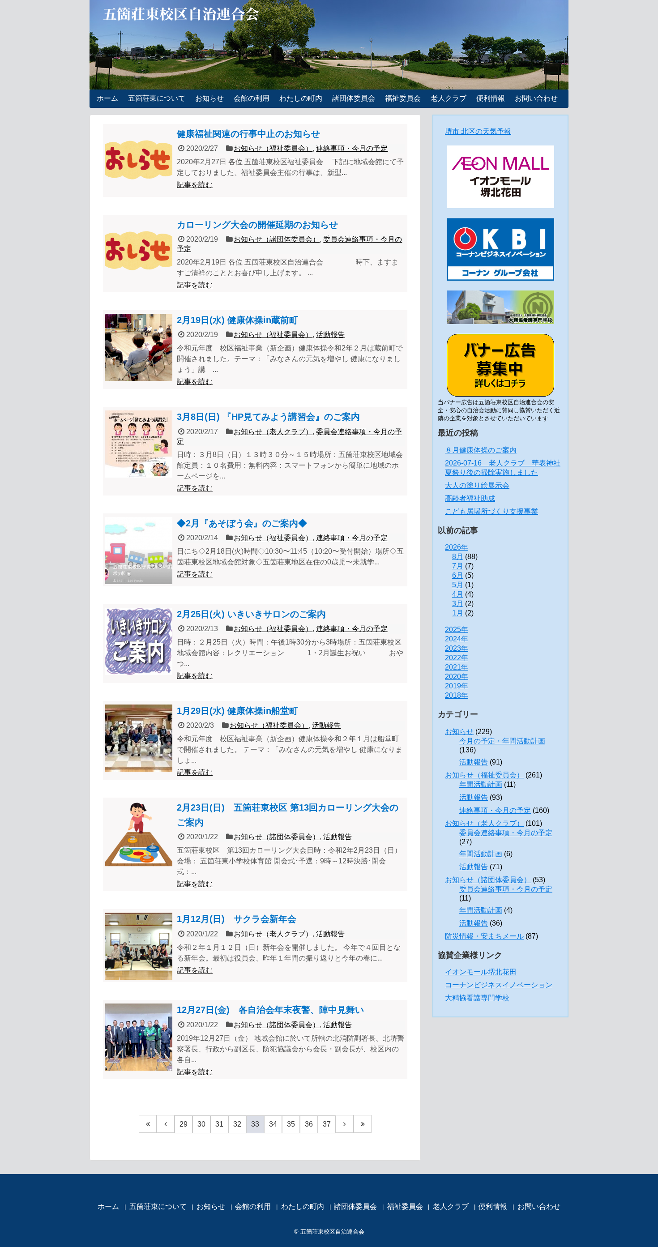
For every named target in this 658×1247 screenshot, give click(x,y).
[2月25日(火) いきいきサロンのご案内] (138, 641)
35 (291, 1124)
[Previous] (165, 1123)
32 (237, 1124)
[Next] (344, 1123)
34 (273, 1124)
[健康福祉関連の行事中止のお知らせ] (138, 161)
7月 (457, 566)
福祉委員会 (403, 98)
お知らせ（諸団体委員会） (277, 239)
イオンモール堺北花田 (481, 972)
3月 (457, 603)
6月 (457, 575)
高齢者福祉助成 (470, 498)
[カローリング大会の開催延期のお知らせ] (138, 252)
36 (309, 1124)
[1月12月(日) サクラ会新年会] (138, 946)
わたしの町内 (300, 98)
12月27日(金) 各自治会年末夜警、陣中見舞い (270, 1010)
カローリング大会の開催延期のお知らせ (257, 225)
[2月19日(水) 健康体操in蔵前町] (138, 347)
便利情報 (490, 98)
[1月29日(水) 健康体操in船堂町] (138, 738)
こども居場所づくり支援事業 (491, 511)
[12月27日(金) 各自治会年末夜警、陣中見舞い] (138, 1037)
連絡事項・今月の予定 (352, 148)
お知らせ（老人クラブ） (273, 432)
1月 (457, 613)
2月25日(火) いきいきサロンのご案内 (251, 614)
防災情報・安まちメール (484, 936)
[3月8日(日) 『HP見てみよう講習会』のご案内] (138, 444)
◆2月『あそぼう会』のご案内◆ (242, 523)
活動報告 (330, 334)
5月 (457, 585)
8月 (457, 556)
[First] (147, 1123)
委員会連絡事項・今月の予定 (505, 833)
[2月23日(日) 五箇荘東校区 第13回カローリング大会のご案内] (138, 834)
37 (327, 1124)
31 (219, 1124)
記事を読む (195, 184)
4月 (457, 594)
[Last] (362, 1123)
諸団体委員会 (353, 98)
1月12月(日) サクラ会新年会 (236, 919)
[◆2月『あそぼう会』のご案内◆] (138, 550)
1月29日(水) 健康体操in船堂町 (237, 711)
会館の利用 (251, 98)
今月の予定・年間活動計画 (502, 741)
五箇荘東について (156, 98)
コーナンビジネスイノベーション (498, 985)
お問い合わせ (536, 98)
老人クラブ (448, 98)
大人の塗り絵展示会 (477, 485)
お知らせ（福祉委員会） (273, 148)
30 (201, 1124)
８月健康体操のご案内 (481, 450)
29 (183, 1124)
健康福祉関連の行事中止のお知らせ (248, 134)
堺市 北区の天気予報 (478, 131)
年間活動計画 (480, 784)
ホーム (107, 98)
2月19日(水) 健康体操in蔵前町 (237, 320)
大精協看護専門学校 (477, 998)
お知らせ (209, 98)
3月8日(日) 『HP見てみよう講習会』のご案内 (268, 417)
